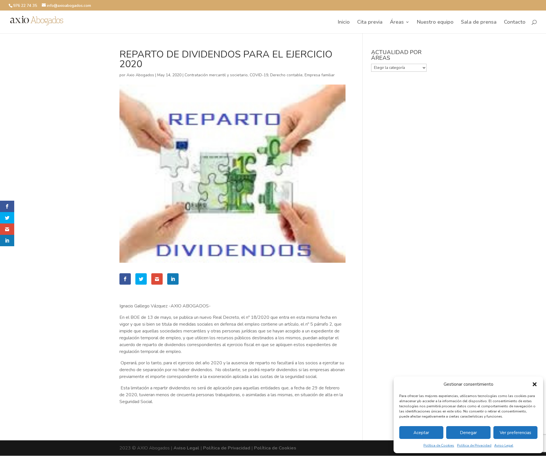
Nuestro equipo (435, 22)
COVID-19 (259, 75)
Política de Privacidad (474, 445)
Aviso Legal (503, 445)
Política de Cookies (438, 445)
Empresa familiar (320, 75)
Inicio (344, 22)
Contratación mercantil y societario (216, 75)
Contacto (515, 22)
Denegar (468, 433)
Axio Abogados (140, 75)
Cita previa (369, 22)
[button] (534, 384)
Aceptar (421, 433)
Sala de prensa (479, 22)
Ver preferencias (515, 433)
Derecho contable (286, 75)
